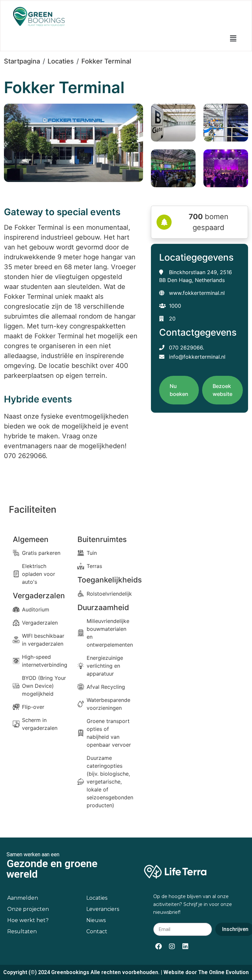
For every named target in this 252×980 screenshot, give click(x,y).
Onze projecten (28, 909)
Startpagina (22, 61)
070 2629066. (185, 347)
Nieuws (96, 920)
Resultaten (22, 931)
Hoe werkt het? (28, 920)
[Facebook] (158, 946)
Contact (96, 931)
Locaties (61, 61)
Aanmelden (22, 898)
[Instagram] (172, 946)
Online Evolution (229, 972)
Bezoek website (222, 390)
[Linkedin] (185, 946)
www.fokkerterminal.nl (197, 293)
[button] (233, 39)
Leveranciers (102, 909)
